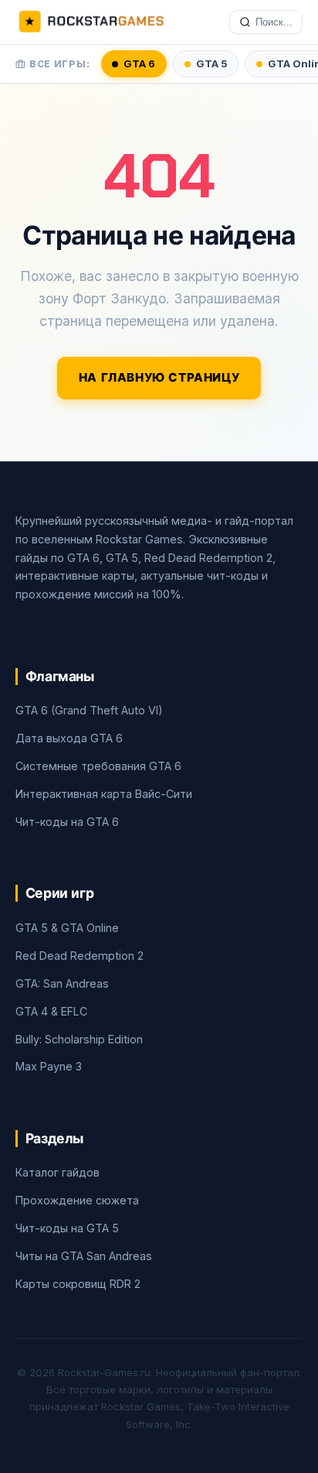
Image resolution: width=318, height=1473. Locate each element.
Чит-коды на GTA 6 (67, 821)
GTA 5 (212, 63)
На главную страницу (159, 377)
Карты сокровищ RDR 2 (77, 1283)
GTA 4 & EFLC (51, 1011)
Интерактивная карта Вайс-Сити (103, 793)
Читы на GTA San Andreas (83, 1255)
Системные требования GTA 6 (98, 765)
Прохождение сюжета (77, 1200)
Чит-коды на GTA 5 (67, 1228)
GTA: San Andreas (62, 983)
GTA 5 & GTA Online (67, 927)
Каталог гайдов (57, 1172)
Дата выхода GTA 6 (69, 738)
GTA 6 (139, 63)
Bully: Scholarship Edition (79, 1039)
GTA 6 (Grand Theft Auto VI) (89, 710)
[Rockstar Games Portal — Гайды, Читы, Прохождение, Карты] (91, 22)
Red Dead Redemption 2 (79, 955)
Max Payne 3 (48, 1066)
